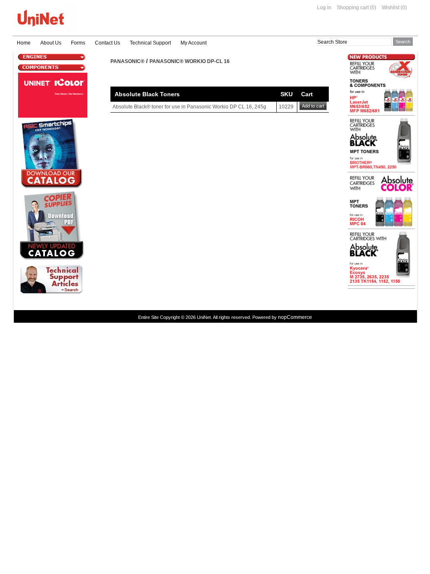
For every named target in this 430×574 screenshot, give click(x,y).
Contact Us (107, 43)
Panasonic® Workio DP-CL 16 (189, 61)
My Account (194, 43)
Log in (324, 8)
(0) (373, 8)
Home (24, 43)
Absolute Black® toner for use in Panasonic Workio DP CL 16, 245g (189, 107)
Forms (78, 43)
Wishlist (390, 8)
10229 (286, 107)
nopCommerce (295, 317)
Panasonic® (127, 61)
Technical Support (150, 43)
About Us (50, 43)
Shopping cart (353, 8)
